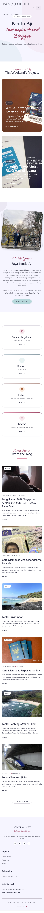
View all (22, 345)
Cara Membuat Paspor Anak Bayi (21, 670)
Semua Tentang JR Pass (15, 777)
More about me (22, 301)
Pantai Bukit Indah (12, 617)
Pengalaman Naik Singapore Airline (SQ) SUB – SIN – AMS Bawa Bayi (19, 503)
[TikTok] (24, 843)
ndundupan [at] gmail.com (11, 893)
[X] (28, 843)
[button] (33, 8)
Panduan (8, 529)
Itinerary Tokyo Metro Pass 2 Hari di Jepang (21, 169)
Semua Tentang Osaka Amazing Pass (21, 110)
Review (9, 103)
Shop (4, 863)
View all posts (22, 801)
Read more (6, 520)
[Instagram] (19, 843)
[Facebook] (15, 843)
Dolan (7, 586)
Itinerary (10, 161)
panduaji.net (16, 4)
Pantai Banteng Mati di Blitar (19, 724)
